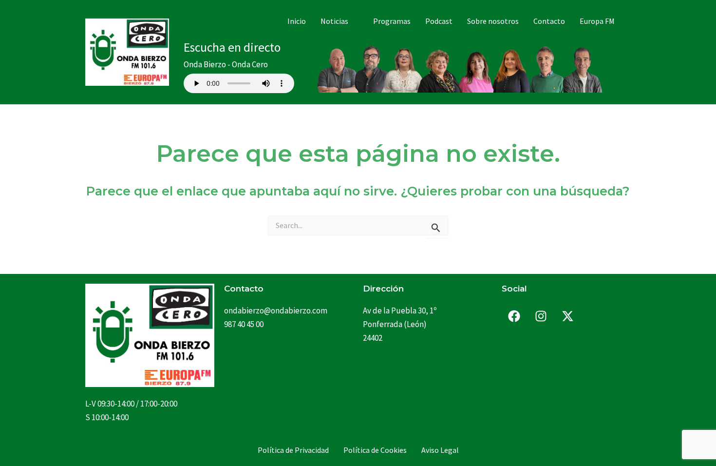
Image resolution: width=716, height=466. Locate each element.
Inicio (296, 21)
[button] (339, 21)
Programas (392, 21)
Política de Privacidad (293, 450)
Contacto (549, 21)
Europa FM (597, 21)
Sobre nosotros (493, 21)
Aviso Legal (440, 450)
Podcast (438, 21)
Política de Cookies (375, 450)
